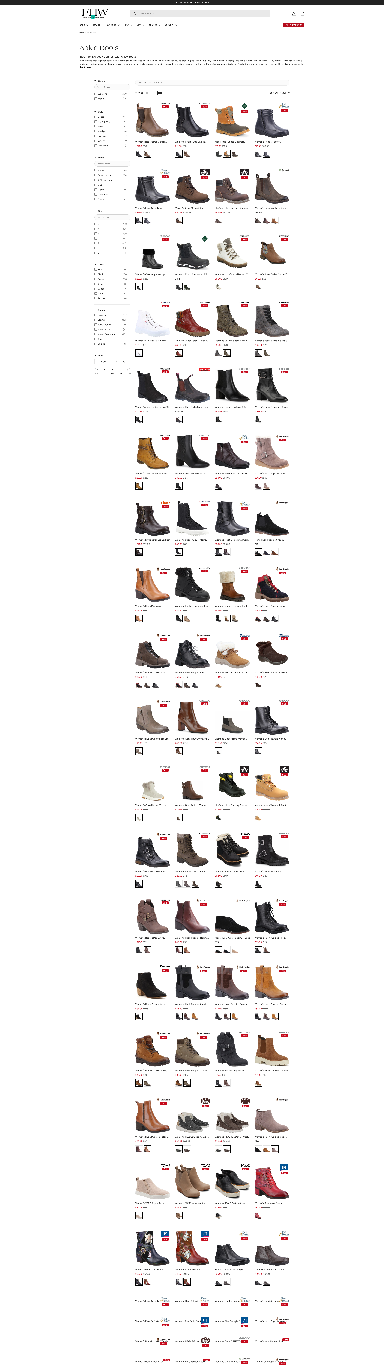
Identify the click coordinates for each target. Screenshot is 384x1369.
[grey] (266, 618)
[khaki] (139, 751)
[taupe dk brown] (235, 154)
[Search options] (286, 83)
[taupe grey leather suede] (179, 1215)
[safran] (139, 486)
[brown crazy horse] (218, 220)
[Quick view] (167, 135)
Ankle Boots (91, 32)
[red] (258, 1215)
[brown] (147, 154)
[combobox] (200, 13)
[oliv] (227, 353)
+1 (241, 950)
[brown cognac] (258, 286)
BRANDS (153, 25)
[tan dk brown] (227, 154)
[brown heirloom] (195, 884)
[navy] (266, 154)
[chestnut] (218, 684)
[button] (302, 13)
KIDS (139, 25)
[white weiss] (218, 286)
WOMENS (111, 25)
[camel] (139, 1083)
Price (100, 355)
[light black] (275, 618)
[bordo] (227, 552)
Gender (101, 81)
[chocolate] (258, 684)
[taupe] (266, 486)
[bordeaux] (218, 486)
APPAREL (169, 25)
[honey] (258, 817)
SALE (82, 25)
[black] (139, 154)
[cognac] (227, 618)
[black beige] (258, 618)
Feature (101, 310)
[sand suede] (235, 950)
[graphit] (218, 353)
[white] (139, 353)
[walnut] (187, 1149)
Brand (101, 157)
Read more (85, 66)
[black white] (179, 286)
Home (82, 32)
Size (100, 211)
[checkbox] (111, 93)
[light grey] (139, 817)
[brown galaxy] (187, 884)
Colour (101, 264)
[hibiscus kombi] (179, 353)
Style (100, 112)
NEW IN (96, 25)
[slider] (96, 369)
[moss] (187, 286)
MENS (126, 25)
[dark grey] (218, 751)
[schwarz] (139, 419)
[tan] (275, 220)
